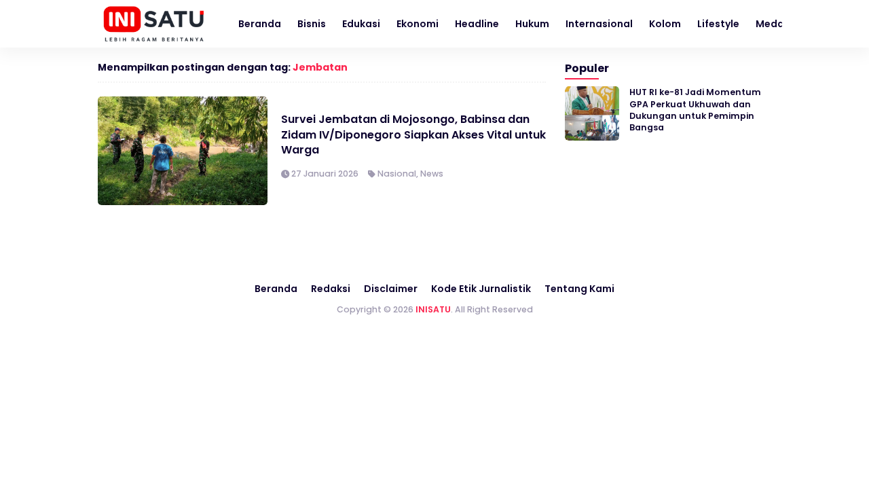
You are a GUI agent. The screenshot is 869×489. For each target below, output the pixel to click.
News (431, 173)
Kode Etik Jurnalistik (481, 288)
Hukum (532, 24)
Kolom (665, 24)
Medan (773, 24)
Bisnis (311, 24)
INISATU (433, 309)
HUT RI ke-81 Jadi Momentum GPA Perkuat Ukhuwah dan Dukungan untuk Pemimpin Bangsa (695, 109)
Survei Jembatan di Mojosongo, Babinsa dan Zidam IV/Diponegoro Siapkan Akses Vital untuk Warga (413, 134)
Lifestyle (718, 24)
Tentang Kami (579, 288)
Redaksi (330, 288)
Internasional (599, 24)
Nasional (396, 173)
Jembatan (320, 67)
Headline (477, 24)
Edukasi (361, 24)
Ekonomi (417, 24)
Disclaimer (391, 288)
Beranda (259, 24)
